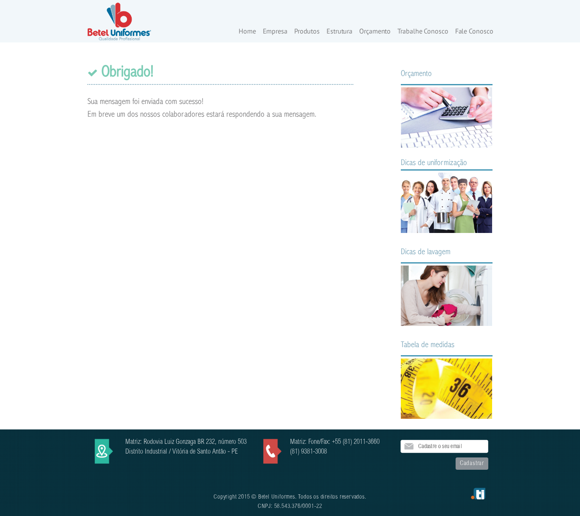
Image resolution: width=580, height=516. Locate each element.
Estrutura (339, 31)
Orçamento (375, 31)
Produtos (307, 31)
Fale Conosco (474, 31)
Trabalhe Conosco (422, 31)
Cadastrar (472, 463)
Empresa (275, 31)
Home (247, 31)
